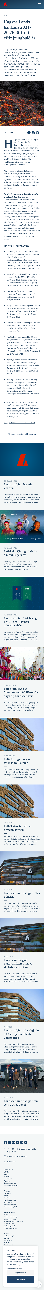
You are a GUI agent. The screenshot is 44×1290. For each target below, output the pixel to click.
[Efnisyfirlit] (39, 4)
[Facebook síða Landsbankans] (5, 1143)
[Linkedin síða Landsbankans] (17, 1143)
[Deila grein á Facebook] (29, 133)
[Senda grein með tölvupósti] (37, 133)
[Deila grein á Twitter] (33, 133)
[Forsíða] (5, 4)
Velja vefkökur (20, 1273)
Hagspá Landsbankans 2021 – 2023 (19, 423)
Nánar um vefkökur (14, 1269)
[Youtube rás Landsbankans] (13, 1143)
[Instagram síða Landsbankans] (21, 1143)
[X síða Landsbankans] (9, 1143)
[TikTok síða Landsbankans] (25, 1143)
